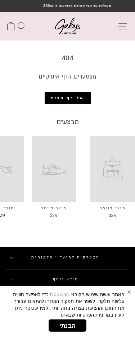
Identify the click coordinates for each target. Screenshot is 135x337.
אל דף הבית (67, 98)
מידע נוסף (66, 279)
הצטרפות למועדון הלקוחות (65, 257)
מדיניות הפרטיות (94, 315)
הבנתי (67, 325)
